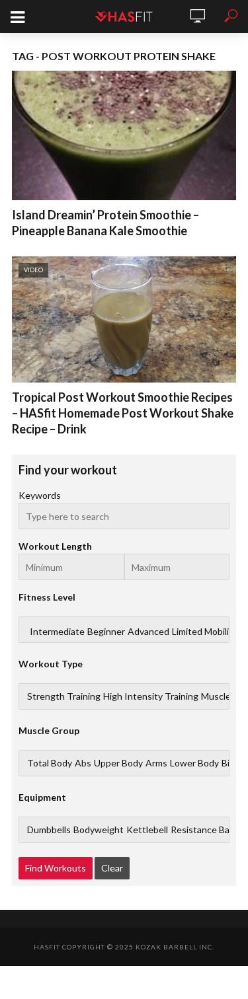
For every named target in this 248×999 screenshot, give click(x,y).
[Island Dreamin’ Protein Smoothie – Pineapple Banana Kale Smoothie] (124, 135)
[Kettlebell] (147, 830)
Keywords (40, 495)
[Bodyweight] (98, 830)
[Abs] (83, 763)
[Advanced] (148, 632)
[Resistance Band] (205, 830)
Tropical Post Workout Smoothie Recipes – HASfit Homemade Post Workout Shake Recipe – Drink (122, 413)
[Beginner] (106, 632)
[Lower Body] (194, 763)
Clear (112, 867)
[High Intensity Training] (151, 696)
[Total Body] (49, 763)
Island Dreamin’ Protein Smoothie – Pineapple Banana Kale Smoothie (105, 222)
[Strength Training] (64, 696)
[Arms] (156, 763)
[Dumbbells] (49, 830)
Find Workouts (55, 867)
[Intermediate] (57, 632)
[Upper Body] (118, 763)
